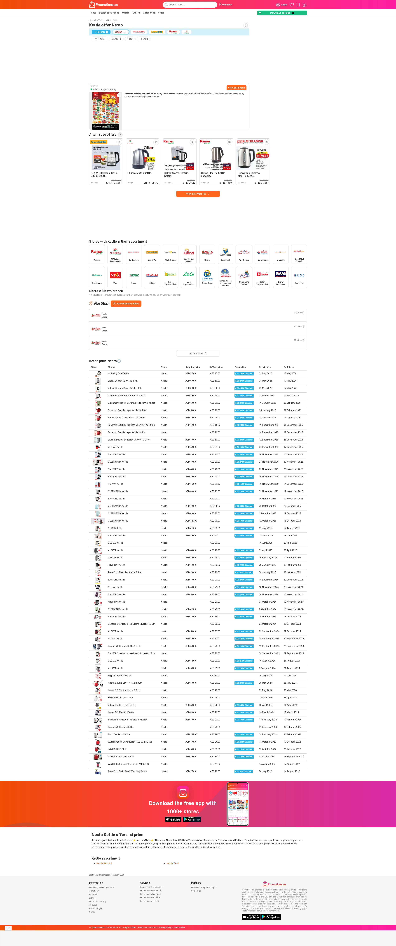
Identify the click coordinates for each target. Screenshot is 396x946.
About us (93, 905)
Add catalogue (95, 908)
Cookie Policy (179, 927)
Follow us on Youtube (150, 897)
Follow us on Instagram (150, 894)
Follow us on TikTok (149, 901)
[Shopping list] (304, 4)
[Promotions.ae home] (103, 5)
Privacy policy (165, 927)
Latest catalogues (109, 12)
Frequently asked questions (101, 887)
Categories (149, 12)
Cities (161, 12)
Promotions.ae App (97, 901)
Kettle (108, 20)
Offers (125, 12)
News (91, 912)
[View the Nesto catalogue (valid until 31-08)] (105, 111)
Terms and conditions (148, 927)
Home (92, 12)
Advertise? (94, 891)
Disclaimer (131, 927)
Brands (92, 898)
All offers (98, 20)
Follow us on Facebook (150, 890)
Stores (136, 12)
